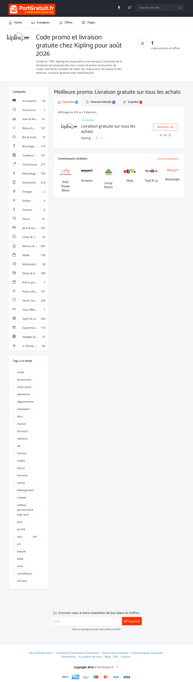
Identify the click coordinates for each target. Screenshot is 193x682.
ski (18, 446)
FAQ (115, 656)
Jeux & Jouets (33, 228)
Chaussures (33, 164)
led (35, 536)
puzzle (21, 529)
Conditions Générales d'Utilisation (77, 653)
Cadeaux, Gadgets (33, 155)
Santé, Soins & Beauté (35, 300)
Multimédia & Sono (34, 264)
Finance (33, 210)
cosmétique (24, 573)
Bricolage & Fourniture (35, 146)
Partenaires (68, 656)
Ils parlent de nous (90, 656)
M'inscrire (132, 621)
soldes (21, 460)
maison (21, 423)
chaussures (24, 387)
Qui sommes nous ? (41, 653)
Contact (125, 656)
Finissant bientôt (102, 102)
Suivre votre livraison (115, 653)
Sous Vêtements (33, 309)
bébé (20, 558)
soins (20, 566)
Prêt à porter (33, 282)
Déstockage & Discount (35, 173)
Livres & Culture (33, 237)
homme (22, 453)
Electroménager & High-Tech (35, 182)
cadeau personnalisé (25, 505)
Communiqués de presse (147, 653)
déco (20, 416)
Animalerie (33, 101)
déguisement (25, 401)
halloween (23, 409)
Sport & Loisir (33, 318)
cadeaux (22, 438)
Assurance (33, 110)
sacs (19, 536)
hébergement (25, 490)
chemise (22, 475)
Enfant (33, 200)
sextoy (21, 482)
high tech (23, 514)
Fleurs (33, 219)
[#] (65, 677)
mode (20, 372)
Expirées (134, 102)
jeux (19, 522)
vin (19, 544)
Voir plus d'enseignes (168, 159)
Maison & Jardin (33, 246)
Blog (107, 656)
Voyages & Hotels (33, 337)
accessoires (24, 379)
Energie (33, 191)
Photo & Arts (33, 273)
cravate (21, 497)
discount (22, 431)
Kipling (86, 138)
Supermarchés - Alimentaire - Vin (35, 327)
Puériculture (33, 291)
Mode (33, 255)
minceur (22, 581)
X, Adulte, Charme (33, 346)
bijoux (21, 468)
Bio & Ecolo (33, 137)
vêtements (23, 394)
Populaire (69, 102)
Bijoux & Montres (33, 128)
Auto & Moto (33, 119)
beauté (21, 551)
